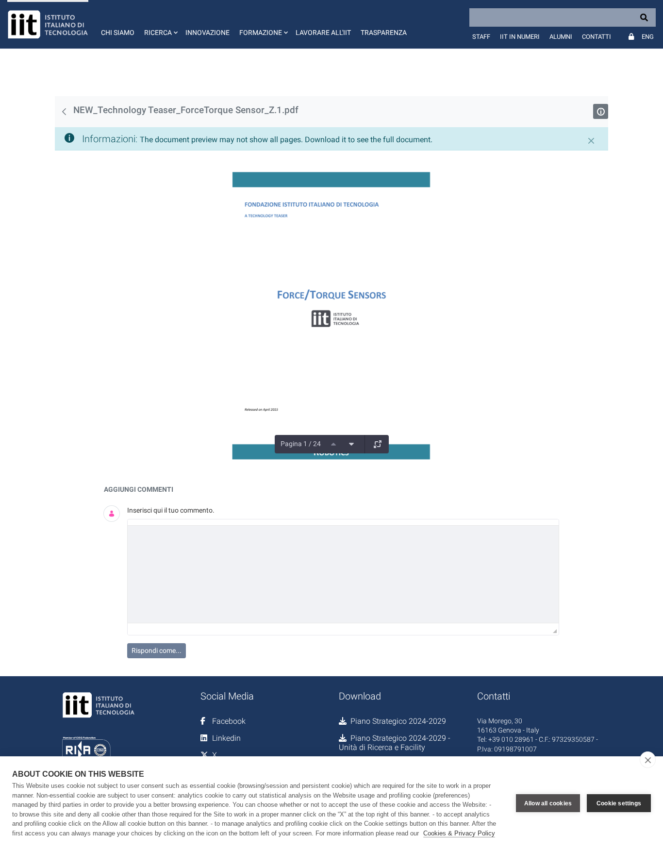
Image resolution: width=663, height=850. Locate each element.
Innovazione (207, 32)
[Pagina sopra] (333, 444)
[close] (648, 759)
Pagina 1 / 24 (301, 444)
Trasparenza (384, 32)
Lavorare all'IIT (323, 32)
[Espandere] (377, 444)
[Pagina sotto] (351, 444)
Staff (481, 36)
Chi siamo (117, 32)
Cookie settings (619, 803)
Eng (648, 36)
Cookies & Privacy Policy (459, 833)
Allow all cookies (548, 803)
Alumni (560, 36)
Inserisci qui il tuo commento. (171, 510)
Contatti (596, 36)
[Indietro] (64, 111)
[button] (160, 24)
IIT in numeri (520, 36)
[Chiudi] (591, 141)
